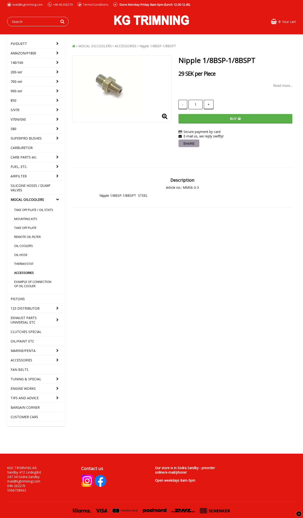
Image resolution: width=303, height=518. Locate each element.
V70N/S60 (18, 119)
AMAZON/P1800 (23, 53)
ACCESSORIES (24, 273)
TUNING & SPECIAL (26, 379)
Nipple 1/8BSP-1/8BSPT (157, 46)
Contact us (92, 468)
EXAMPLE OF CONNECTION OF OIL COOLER (32, 284)
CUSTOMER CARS (24, 417)
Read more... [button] (282, 85)
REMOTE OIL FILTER (27, 237)
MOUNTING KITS (25, 219)
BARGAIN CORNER (25, 407)
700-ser (16, 81)
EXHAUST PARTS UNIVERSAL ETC (24, 320)
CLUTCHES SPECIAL (26, 331)
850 (13, 100)
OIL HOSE (20, 255)
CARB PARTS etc (23, 157)
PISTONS (18, 299)
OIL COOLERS (23, 246)
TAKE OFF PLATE (25, 228)
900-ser (16, 91)
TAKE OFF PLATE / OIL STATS (33, 210)
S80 (13, 129)
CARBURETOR (22, 147)
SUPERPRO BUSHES (26, 138)
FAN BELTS (19, 369)
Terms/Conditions (95, 4)
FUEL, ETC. (19, 166)
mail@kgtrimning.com (28, 4)
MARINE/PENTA (23, 350)
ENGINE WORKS (23, 388)
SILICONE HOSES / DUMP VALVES (30, 187)
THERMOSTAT (24, 264)
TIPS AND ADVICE (25, 398)
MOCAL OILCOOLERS (27, 199)
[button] (283, 22)
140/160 (17, 62)
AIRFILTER (19, 176)
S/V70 (15, 110)
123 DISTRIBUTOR (25, 308)
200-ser (16, 72)
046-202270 (16, 485)
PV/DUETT (19, 43)
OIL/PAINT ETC (22, 341)
